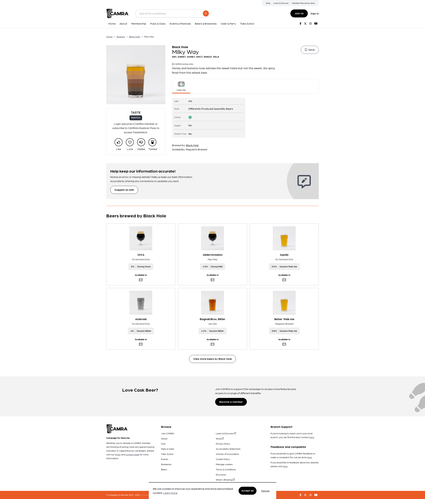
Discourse (221, 474)
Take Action (167, 454)
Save (311, 49)
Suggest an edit (124, 189)
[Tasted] (152, 142)
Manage (265, 490)
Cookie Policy (223, 459)
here (311, 437)
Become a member (231, 401)
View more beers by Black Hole (212, 358)
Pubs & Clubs (167, 448)
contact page (132, 454)
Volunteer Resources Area (303, 3)
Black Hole (134, 36)
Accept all (247, 490)
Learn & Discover (281, 3)
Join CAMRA (167, 433)
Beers (164, 469)
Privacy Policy (223, 443)
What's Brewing (224, 479)
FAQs (118, 454)
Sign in (314, 13)
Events (164, 459)
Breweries (166, 464)
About (164, 438)
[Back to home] (117, 13)
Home (109, 36)
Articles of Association (227, 454)
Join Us (299, 13)
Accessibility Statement (228, 448)
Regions (121, 36)
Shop (268, 3)
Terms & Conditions (226, 469)
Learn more (170, 493)
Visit (163, 443)
